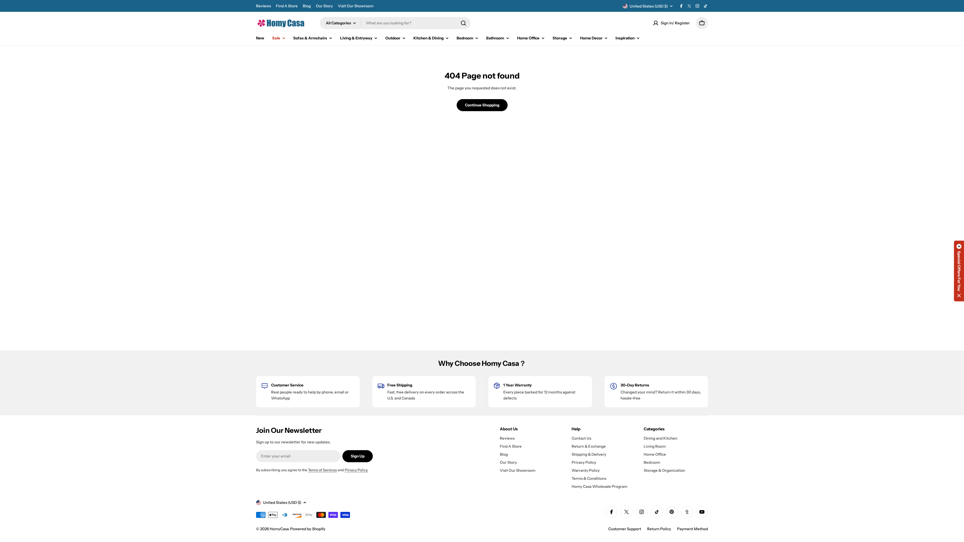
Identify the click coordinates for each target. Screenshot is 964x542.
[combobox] (395, 23)
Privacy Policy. (356, 470)
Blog (307, 6)
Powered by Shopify (307, 528)
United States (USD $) (649, 6)
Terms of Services (322, 470)
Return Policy (659, 528)
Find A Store (287, 6)
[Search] (463, 23)
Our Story (324, 6)
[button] (959, 271)
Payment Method (692, 528)
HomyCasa (279, 528)
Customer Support (624, 528)
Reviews (263, 6)
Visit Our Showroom (356, 6)
